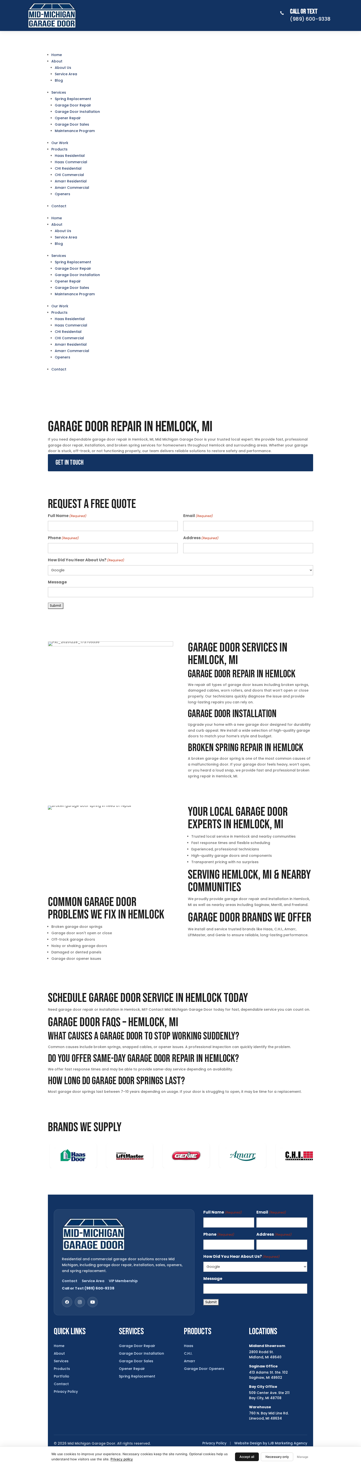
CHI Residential (68, 168)
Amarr (189, 1361)
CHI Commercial (69, 174)
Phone (63, 538)
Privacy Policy (66, 1391)
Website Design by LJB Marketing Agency (270, 1443)
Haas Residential (70, 155)
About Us (63, 67)
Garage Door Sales (72, 124)
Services (58, 92)
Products (59, 149)
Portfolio (61, 1376)
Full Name (67, 516)
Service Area (66, 74)
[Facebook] (67, 1302)
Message (57, 582)
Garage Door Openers (204, 1368)
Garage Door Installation (77, 111)
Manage (302, 1457)
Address (201, 538)
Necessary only (277, 1457)
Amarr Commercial (72, 187)
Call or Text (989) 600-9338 (88, 1288)
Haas (188, 1345)
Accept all (246, 1457)
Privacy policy (122, 1459)
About (56, 61)
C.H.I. (188, 1353)
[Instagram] (80, 1302)
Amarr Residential (71, 181)
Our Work (59, 142)
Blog (59, 80)
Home (56, 54)
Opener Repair (68, 118)
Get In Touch (69, 463)
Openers (62, 194)
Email (198, 516)
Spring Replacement (73, 98)
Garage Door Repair (73, 105)
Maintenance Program (75, 130)
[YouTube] (92, 1302)
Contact (58, 206)
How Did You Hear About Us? (86, 560)
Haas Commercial (71, 162)
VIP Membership (123, 1280)
